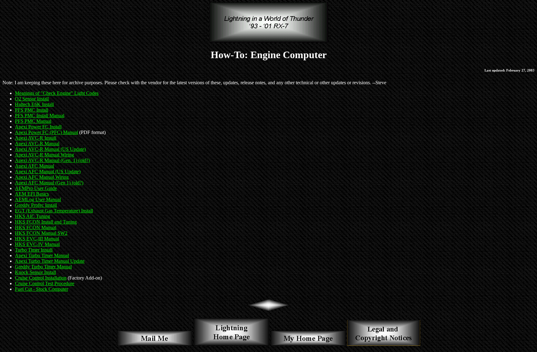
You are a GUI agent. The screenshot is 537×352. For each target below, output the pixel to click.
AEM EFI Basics (32, 194)
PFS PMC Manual (33, 121)
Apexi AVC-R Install (35, 138)
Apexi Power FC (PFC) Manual (46, 132)
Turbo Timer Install (34, 249)
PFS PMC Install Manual (39, 115)
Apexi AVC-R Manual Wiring (44, 154)
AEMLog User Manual (38, 199)
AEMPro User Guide (36, 188)
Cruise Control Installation (41, 277)
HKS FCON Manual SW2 (41, 233)
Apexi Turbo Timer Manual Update (50, 261)
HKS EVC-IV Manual (37, 244)
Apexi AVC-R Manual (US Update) (50, 149)
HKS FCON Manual (35, 227)
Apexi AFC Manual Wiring (42, 177)
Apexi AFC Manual (34, 166)
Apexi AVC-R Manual (37, 143)
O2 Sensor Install (32, 98)
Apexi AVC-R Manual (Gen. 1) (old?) (52, 160)
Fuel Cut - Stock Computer (41, 289)
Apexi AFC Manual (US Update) (47, 171)
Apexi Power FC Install (38, 126)
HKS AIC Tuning (32, 216)
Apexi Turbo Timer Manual (42, 255)
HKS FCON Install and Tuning (46, 222)
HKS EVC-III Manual (37, 238)
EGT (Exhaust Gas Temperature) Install (54, 210)
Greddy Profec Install (36, 205)
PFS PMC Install (31, 110)
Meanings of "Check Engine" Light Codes (57, 93)
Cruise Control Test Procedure (44, 283)
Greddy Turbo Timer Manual (43, 266)
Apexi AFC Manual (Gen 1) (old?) (49, 182)
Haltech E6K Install (34, 104)
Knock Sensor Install (35, 272)
